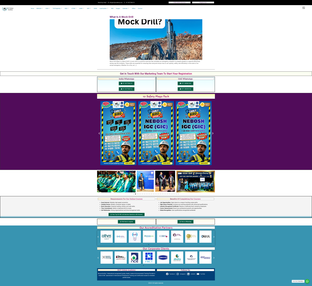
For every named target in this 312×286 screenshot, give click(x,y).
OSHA (95, 8)
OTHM (73, 8)
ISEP (88, 8)
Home (32, 8)
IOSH (47, 8)
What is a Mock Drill (121, 17)
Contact (140, 8)
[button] (304, 8)
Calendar (125, 8)
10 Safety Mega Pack (156, 96)
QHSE (81, 8)
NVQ (66, 8)
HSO (112, 8)
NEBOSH (38, 8)
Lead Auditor (103, 8)
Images (118, 8)
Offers (134, 8)
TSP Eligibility (56, 8)
